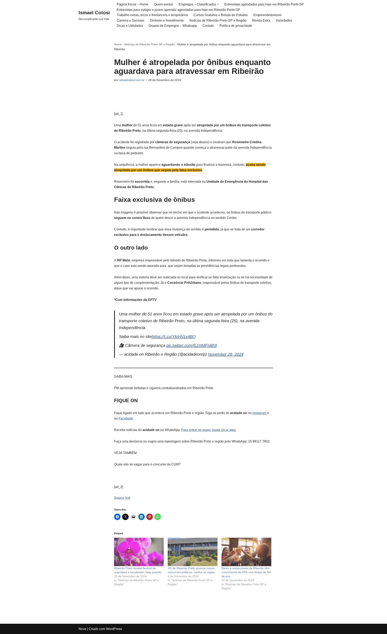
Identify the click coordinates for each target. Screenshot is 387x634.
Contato (208, 25)
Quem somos (163, 4)
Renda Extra (261, 20)
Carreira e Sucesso (130, 20)
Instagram (259, 413)
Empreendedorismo (267, 15)
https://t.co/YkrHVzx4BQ (174, 336)
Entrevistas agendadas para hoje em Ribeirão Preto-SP (264, 4)
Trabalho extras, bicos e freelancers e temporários (152, 15)
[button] (218, 4)
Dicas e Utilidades (130, 25)
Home (118, 44)
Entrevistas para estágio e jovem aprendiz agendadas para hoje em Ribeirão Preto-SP (178, 9)
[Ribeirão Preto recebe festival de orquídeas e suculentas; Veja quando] (139, 552)
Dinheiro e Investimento (167, 20)
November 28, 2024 (225, 354)
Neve (82, 629)
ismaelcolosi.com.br (131, 80)
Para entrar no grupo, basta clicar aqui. (208, 430)
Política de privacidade (236, 25)
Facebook (126, 418)
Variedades (284, 20)
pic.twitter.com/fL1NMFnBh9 (191, 345)
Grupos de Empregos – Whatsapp (173, 25)
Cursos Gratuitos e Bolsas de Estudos (221, 15)
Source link (122, 497)
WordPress (114, 629)
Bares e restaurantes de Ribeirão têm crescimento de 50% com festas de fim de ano (246, 572)
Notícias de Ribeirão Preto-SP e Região (218, 20)
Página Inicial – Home (132, 4)
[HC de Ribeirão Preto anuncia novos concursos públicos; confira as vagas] (192, 552)
